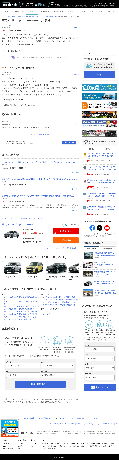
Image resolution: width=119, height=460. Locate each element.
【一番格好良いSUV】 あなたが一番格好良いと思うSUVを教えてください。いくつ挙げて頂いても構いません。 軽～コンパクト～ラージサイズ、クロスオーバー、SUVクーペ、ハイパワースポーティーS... (101, 195)
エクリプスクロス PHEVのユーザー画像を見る (21, 311)
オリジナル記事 (96, 11)
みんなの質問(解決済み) (49, 16)
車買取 (70, 11)
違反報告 (76, 27)
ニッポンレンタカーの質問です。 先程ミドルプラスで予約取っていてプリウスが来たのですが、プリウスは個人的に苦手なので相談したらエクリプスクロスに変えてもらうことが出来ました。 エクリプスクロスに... (40, 162)
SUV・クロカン (49, 311)
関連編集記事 (107, 248)
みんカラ (33, 446)
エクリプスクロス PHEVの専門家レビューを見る (21, 306)
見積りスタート (42, 384)
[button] (70, 225)
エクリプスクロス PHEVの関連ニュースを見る (21, 317)
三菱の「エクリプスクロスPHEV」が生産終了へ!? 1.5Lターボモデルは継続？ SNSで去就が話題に (104, 264)
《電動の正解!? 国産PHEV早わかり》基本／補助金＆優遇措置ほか (104, 254)
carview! (4, 16)
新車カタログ (11, 16)
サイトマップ (71, 446)
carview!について (47, 443)
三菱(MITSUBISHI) (22, 16)
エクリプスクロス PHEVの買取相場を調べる (59, 305)
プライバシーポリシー (77, 443)
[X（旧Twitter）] (27, 433)
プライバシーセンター (93, 443)
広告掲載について (82, 446)
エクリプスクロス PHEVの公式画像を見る (19, 309)
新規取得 (104, 3)
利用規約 (104, 443)
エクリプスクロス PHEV (35, 16)
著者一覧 (62, 446)
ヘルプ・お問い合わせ (49, 448)
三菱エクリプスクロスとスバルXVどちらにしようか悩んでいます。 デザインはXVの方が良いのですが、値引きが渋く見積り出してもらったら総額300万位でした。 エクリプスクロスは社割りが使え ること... (101, 155)
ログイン (97, 3)
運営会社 (58, 443)
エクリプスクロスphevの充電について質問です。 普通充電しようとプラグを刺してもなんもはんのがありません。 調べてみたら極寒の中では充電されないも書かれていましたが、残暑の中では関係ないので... (40, 179)
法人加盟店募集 (95, 446)
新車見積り (58, 11)
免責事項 (112, 443)
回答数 (107, 149)
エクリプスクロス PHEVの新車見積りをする (59, 302)
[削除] (18, 419)
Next (78, 268)
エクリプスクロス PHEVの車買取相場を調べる (63, 248)
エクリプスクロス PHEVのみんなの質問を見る (21, 314)
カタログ (31, 11)
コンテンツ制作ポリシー (50, 446)
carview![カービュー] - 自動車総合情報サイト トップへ (78, 418)
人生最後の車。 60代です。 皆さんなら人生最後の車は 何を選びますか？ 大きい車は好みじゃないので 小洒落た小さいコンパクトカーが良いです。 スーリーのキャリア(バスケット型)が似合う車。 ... (101, 208)
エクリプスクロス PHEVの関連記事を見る (19, 319)
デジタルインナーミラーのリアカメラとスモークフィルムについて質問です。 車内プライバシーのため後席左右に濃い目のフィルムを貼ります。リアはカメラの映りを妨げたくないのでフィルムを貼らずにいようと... (101, 168)
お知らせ (65, 443)
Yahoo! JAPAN (112, 3)
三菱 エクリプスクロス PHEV (17, 224)
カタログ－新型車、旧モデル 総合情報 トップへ (38, 418)
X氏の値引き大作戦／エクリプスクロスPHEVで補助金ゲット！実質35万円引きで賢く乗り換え (105, 282)
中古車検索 (45, 11)
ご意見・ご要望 (107, 446)
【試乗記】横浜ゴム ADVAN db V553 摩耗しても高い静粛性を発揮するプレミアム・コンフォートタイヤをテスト (105, 292)
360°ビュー (19, 11)
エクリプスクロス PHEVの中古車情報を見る (59, 297)
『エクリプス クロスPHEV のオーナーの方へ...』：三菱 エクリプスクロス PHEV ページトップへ (85, 424)
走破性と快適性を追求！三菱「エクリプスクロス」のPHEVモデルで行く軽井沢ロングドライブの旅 (104, 273)
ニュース (81, 11)
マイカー (110, 11)
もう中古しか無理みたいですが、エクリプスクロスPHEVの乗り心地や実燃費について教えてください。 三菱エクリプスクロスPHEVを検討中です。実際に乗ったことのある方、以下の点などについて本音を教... (40, 196)
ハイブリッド (48, 314)
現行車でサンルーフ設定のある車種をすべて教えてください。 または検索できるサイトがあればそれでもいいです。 (101, 181)
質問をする (69, 142)
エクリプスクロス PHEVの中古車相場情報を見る (61, 299)
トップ (7, 11)
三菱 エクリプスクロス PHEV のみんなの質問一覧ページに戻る (23, 218)
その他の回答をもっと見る (41, 134)
